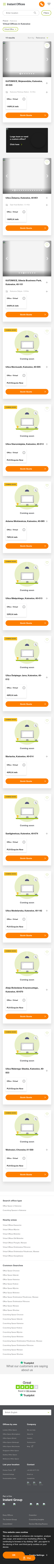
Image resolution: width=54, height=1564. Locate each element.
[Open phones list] (42, 4)
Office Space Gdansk (11, 1275)
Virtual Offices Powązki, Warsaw (15, 1243)
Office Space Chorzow (11, 1271)
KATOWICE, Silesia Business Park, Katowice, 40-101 (24, 282)
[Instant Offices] (16, 4)
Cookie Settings (36, 1555)
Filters (46, 13)
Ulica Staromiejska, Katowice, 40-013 (25, 444)
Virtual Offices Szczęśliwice (13, 1256)
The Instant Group (10, 1519)
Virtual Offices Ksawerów (12, 1225)
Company (31, 1424)
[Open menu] (4, 4)
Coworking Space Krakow (12, 1328)
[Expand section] (46, 83)
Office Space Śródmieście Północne (16, 1301)
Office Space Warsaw (11, 1306)
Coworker (33, 1515)
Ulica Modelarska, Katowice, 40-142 (24, 910)
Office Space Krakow (10, 1284)
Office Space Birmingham (11, 1434)
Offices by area (10, 1424)
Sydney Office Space (10, 1455)
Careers (29, 1438)
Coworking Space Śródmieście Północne (18, 1345)
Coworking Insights (36, 1519)
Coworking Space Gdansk (12, 1319)
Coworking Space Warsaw (13, 1350)
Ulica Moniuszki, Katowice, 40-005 (23, 367)
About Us (30, 1434)
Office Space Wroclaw (11, 1310)
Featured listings (8, 1474)
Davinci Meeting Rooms (38, 1524)
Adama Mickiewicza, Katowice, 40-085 (25, 521)
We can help (31, 1430)
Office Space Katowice (11, 1279)
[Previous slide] (7, 59)
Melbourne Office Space (11, 1459)
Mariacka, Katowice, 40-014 (20, 756)
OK (14, 1555)
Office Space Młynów (11, 1288)
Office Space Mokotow (11, 1293)
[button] (24, 99)
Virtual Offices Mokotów (11, 1234)
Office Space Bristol (9, 1438)
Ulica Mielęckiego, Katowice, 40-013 (24, 598)
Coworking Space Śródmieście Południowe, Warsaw (22, 1341)
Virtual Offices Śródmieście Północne (16, 1247)
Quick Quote (26, 115)
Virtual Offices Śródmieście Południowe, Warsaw (21, 1251)
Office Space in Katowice (12, 1206)
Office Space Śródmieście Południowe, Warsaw (20, 1297)
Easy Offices (8, 1515)
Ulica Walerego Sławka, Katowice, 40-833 (25, 1070)
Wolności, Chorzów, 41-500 (19, 1149)
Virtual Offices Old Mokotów (13, 1238)
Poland (5, 21)
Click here (14, 144)
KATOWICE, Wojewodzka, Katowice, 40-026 (24, 83)
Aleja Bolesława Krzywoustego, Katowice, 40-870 (22, 989)
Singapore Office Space (11, 1450)
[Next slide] (47, 59)
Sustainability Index (9, 1478)
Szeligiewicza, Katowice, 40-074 (22, 833)
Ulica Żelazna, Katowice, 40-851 (22, 198)
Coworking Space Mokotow (13, 1337)
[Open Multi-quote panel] (49, 4)
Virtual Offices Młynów (11, 1230)
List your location (11, 1464)
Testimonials (31, 1442)
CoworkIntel (7, 1524)
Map (29, 1558)
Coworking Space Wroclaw (13, 1354)
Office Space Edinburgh (11, 1442)
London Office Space (10, 1430)
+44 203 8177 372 (33, 1470)
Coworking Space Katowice (13, 1323)
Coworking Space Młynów (12, 1332)
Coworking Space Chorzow (13, 1315)
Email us (30, 1474)
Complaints (31, 1478)
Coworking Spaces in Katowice (14, 1210)
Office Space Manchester (11, 1446)
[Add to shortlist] (47, 45)
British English (11, 1412)
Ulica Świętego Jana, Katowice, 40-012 (24, 677)
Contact (30, 1464)
